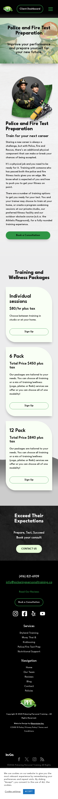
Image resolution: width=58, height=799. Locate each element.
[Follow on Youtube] (42, 613)
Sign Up (29, 332)
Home (29, 667)
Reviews (29, 677)
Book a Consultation (28, 235)
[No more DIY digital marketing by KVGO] (10, 755)
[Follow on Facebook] (24, 613)
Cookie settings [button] (13, 792)
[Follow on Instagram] (15, 613)
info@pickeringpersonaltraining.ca (29, 582)
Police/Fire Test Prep (29, 647)
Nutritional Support (29, 652)
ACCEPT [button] (29, 792)
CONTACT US (29, 549)
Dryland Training (29, 633)
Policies (29, 691)
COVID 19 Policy (17, 727)
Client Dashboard (30, 9)
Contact (29, 686)
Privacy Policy (31, 727)
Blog (29, 681)
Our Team (29, 672)
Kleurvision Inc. (37, 724)
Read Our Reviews (29, 592)
